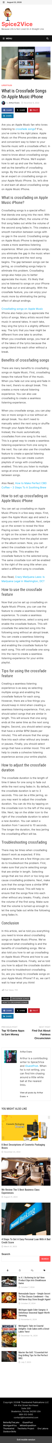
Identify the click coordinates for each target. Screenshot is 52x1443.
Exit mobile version (26, 1439)
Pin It (35, 110)
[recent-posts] (20, 1270)
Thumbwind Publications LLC (35, 1402)
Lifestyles (7, 85)
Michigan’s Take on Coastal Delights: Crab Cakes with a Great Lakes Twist (34, 1329)
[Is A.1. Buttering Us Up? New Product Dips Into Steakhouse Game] (9, 1278)
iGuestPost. (32, 1065)
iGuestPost (27, 1422)
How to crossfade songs (15, 1002)
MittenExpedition (28, 1425)
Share (9, 110)
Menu (8, 38)
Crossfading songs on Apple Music (22, 308)
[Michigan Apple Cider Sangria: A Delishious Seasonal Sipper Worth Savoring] (9, 1310)
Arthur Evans (14, 103)
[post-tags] (44, 1270)
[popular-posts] (8, 1270)
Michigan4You (10, 1425)
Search (6, 1254)
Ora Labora (42, 1428)
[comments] (32, 1270)
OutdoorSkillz (9, 1431)
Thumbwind (8, 1428)
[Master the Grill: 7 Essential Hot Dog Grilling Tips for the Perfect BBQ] (9, 1352)
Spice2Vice (17, 24)
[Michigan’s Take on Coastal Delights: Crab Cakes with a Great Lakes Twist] (9, 1326)
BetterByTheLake (11, 1422)
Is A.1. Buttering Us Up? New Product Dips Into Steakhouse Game (32, 1280)
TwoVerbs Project (25, 1428)
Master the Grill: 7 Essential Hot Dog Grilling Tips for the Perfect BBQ (33, 1355)
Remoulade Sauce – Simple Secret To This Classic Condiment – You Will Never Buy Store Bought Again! (34, 1296)
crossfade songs (25, 129)
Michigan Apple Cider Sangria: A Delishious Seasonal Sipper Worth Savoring (34, 1312)
